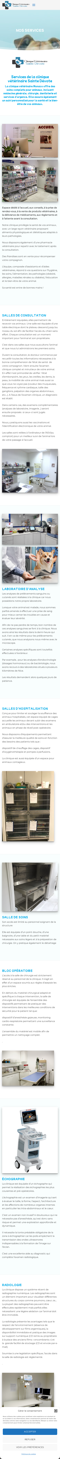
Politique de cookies (28, 1454)
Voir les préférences (30, 1447)
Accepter (30, 1431)
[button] (55, 1410)
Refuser (30, 1439)
